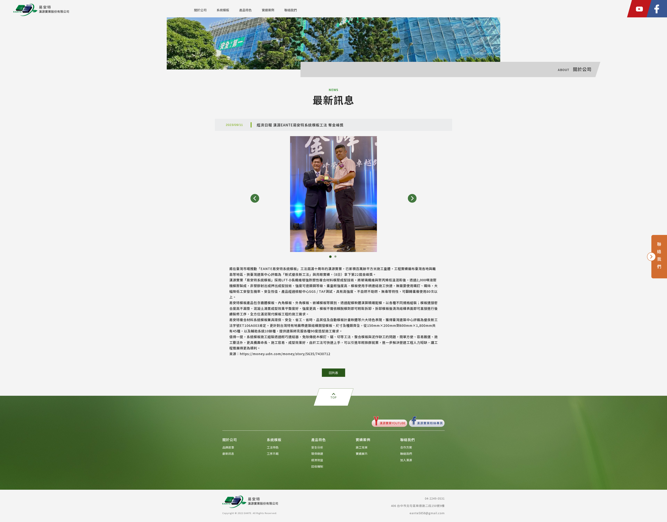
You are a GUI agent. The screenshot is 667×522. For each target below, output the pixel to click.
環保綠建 (317, 453)
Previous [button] (254, 198)
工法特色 (273, 447)
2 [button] (336, 257)
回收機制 (317, 466)
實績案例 (268, 10)
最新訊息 (228, 453)
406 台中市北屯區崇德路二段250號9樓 (418, 506)
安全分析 (317, 447)
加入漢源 (406, 460)
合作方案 (406, 447)
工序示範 (273, 453)
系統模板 (223, 10)
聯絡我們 (290, 10)
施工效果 (362, 447)
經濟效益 (317, 460)
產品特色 (245, 10)
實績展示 (362, 453)
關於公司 (200, 10)
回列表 (333, 372)
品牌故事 (228, 447)
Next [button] (412, 198)
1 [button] (331, 257)
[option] (333, 194)
